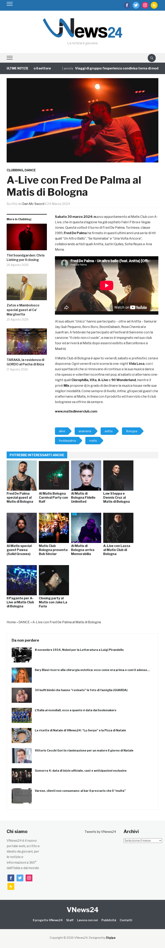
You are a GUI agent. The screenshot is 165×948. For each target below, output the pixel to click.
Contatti (126, 920)
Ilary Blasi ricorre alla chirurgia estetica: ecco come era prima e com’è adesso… (92, 670)
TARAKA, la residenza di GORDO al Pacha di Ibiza (25, 362)
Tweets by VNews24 (100, 832)
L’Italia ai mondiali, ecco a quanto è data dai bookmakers (75, 710)
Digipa (111, 937)
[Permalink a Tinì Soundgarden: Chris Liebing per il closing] (27, 238)
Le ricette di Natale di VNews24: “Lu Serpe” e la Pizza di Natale (80, 730)
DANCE (30, 170)
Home (11, 622)
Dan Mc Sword (33, 204)
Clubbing (15, 170)
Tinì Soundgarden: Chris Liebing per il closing (26, 257)
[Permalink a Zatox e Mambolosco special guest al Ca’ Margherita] (27, 288)
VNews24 (83, 910)
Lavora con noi (87, 920)
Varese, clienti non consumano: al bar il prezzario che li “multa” (80, 790)
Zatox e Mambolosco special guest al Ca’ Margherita (23, 309)
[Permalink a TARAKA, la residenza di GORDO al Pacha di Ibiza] (27, 343)
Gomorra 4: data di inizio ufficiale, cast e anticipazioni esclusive (81, 770)
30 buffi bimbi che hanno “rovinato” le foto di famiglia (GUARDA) (81, 690)
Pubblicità (108, 920)
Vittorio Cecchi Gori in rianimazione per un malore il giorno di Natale (84, 750)
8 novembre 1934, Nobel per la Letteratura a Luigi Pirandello (79, 649)
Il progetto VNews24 (48, 920)
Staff (69, 920)
